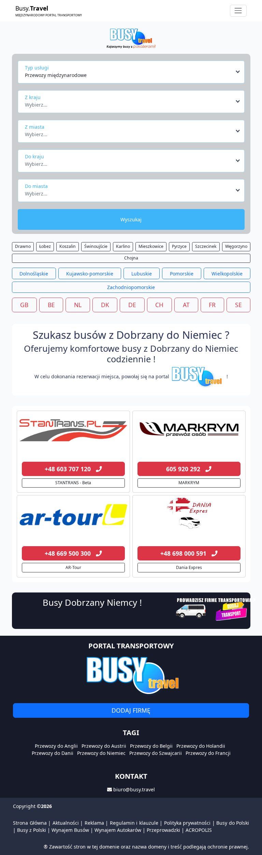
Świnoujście (95, 246)
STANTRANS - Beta (73, 483)
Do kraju (34, 156)
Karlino (123, 246)
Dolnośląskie (33, 273)
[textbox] (129, 102)
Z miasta (34, 127)
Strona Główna (30, 823)
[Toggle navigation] (238, 11)
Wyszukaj (131, 219)
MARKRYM (188, 483)
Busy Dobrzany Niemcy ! (92, 602)
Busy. (48, 10)
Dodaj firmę (131, 710)
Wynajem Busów (70, 830)
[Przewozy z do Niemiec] (73, 430)
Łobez (45, 246)
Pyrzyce (179, 246)
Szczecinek (206, 246)
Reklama (94, 823)
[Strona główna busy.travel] (131, 38)
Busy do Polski (232, 823)
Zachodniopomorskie (131, 287)
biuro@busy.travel (134, 789)
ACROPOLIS (199, 830)
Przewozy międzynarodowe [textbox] (56, 75)
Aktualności (66, 823)
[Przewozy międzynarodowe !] (198, 376)
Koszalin (67, 246)
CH (159, 305)
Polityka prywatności (187, 823)
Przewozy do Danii (52, 753)
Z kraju (33, 97)
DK (105, 305)
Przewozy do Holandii (200, 746)
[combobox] (132, 72)
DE (132, 305)
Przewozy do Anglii (56, 746)
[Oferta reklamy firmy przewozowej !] (216, 608)
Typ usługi (37, 67)
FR (212, 305)
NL (78, 305)
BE (51, 305)
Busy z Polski (31, 830)
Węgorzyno (236, 246)
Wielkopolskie (227, 273)
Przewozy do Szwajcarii (155, 753)
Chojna (131, 258)
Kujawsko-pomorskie (89, 273)
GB (24, 305)
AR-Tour (73, 567)
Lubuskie (141, 273)
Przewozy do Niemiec (101, 753)
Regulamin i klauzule (134, 823)
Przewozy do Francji (208, 753)
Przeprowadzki (163, 830)
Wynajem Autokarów (117, 830)
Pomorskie (181, 273)
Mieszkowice (151, 246)
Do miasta (36, 186)
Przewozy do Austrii (104, 746)
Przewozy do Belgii (151, 746)
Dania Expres (189, 567)
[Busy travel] (131, 675)
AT (186, 305)
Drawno (23, 246)
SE (238, 305)
